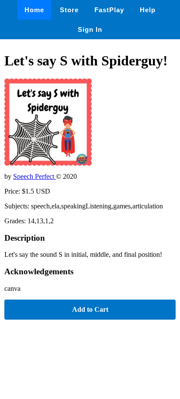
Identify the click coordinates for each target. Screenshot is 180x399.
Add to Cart (90, 309)
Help (148, 10)
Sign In (90, 29)
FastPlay (109, 10)
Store (69, 10)
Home (34, 10)
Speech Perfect (34, 176)
